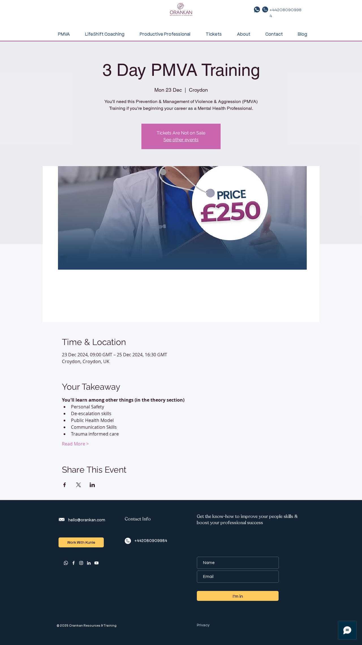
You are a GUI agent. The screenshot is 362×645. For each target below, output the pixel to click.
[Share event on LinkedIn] (92, 485)
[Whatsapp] (65, 562)
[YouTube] (96, 562)
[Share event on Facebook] (64, 485)
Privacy (203, 624)
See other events (181, 139)
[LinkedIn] (88, 562)
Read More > (75, 444)
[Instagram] (81, 562)
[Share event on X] (78, 485)
